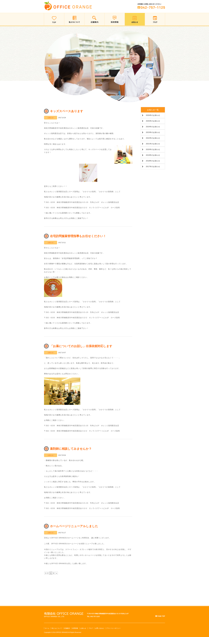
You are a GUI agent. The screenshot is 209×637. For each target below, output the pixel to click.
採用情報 (75, 628)
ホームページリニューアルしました (74, 526)
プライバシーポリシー (113, 628)
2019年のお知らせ (153, 155)
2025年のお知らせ (153, 121)
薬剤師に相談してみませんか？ (71, 448)
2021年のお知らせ (153, 144)
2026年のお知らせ (153, 115)
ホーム (47, 628)
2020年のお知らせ (153, 149)
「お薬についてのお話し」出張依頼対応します (81, 346)
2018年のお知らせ (153, 161)
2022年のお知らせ (153, 138)
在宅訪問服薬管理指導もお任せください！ (78, 236)
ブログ (90, 628)
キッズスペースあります (66, 111)
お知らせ (83, 628)
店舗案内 (67, 628)
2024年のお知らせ (153, 127)
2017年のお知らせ (153, 166)
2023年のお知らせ (153, 132)
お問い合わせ (99, 628)
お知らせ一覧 (153, 110)
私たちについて (57, 628)
